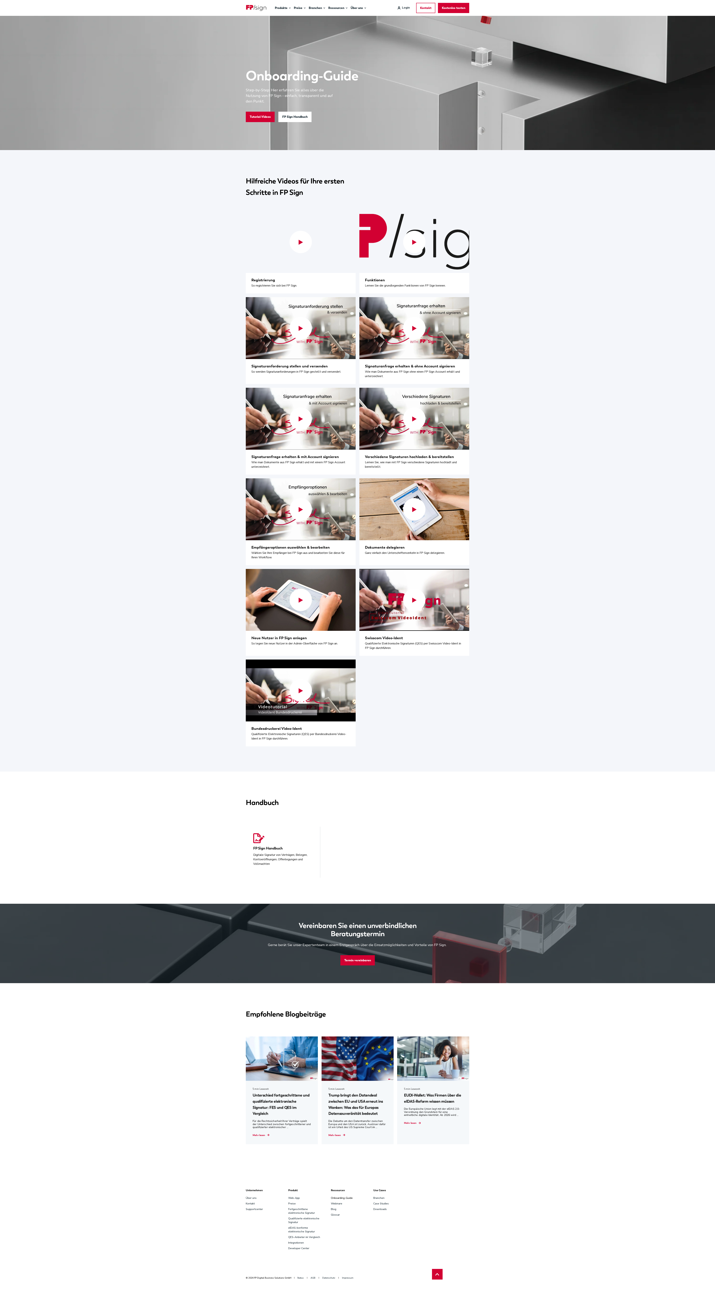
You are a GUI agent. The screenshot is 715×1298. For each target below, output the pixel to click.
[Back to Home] (256, 8)
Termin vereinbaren (357, 960)
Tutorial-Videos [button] (260, 117)
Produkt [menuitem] (293, 1190)
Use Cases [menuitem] (379, 1190)
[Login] (404, 8)
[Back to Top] (437, 1274)
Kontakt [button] (425, 8)
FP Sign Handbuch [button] (295, 117)
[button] (301, 242)
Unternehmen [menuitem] (254, 1190)
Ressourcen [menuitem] (338, 1190)
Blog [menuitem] (333, 1209)
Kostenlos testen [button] (453, 8)
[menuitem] (290, 8)
